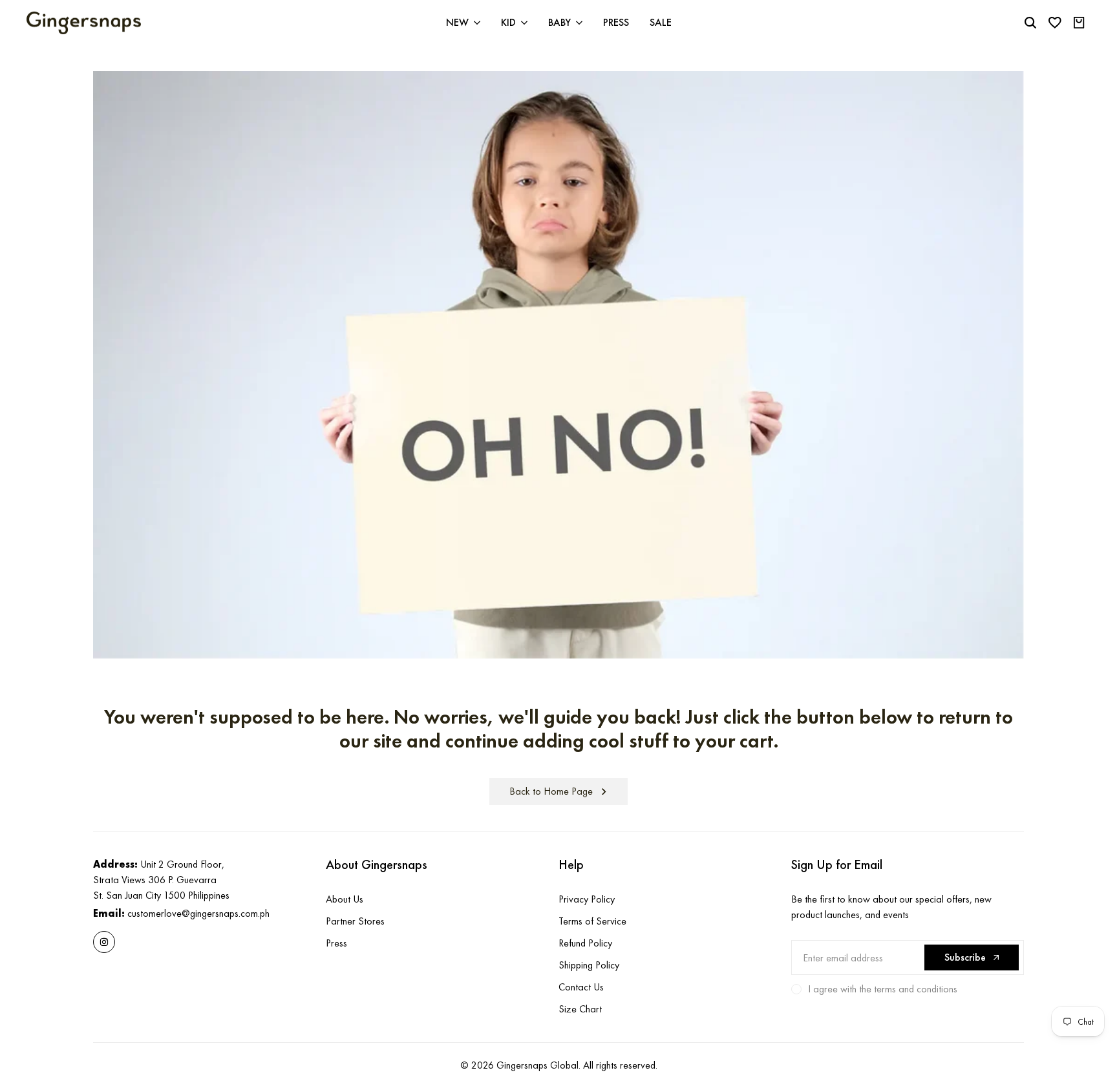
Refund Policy (585, 943)
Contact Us (581, 987)
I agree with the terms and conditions (882, 989)
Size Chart (580, 1009)
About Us (344, 899)
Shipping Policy (588, 965)
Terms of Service (592, 921)
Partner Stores (355, 921)
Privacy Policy (586, 899)
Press (336, 943)
